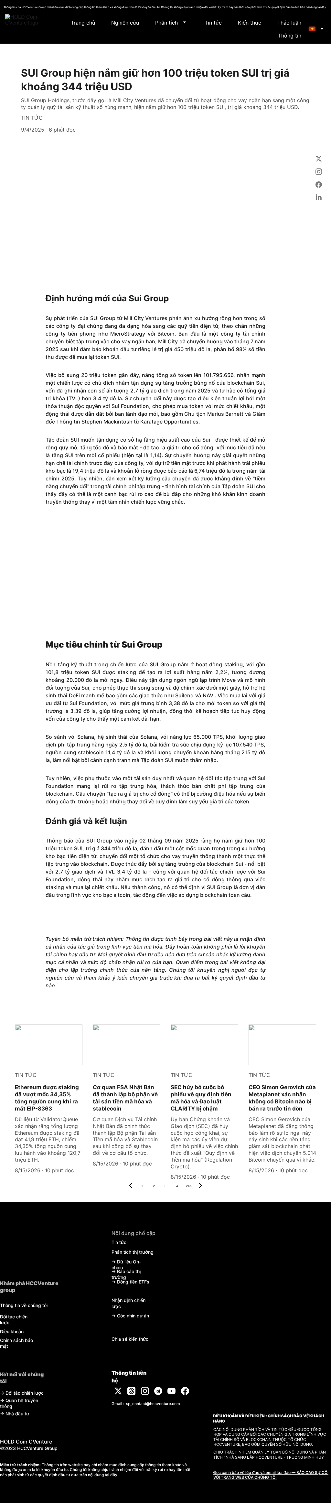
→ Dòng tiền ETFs (130, 1281)
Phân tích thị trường (133, 1252)
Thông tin (289, 35)
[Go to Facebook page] (318, 187)
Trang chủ (83, 22)
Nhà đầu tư (17, 1413)
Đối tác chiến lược (24, 1393)
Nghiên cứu (125, 22)
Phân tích (166, 22)
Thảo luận (289, 22)
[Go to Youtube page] (171, 1391)
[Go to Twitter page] (318, 162)
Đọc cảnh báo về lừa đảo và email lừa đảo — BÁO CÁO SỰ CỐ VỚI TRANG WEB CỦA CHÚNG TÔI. (270, 1475)
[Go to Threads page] (131, 1391)
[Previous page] (130, 1186)
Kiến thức (249, 22)
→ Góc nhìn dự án (130, 1315)
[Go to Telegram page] (158, 1391)
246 (189, 1186)
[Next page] (200, 1186)
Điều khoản (12, 1331)
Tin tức (213, 22)
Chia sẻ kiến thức (130, 1339)
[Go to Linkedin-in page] (318, 197)
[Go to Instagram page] (318, 174)
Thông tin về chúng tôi (24, 1305)
